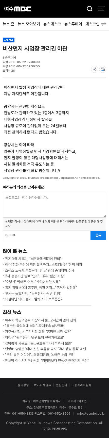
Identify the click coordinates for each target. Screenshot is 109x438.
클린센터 (61, 385)
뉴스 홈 (8, 24)
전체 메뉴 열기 (101, 8)
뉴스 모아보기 (29, 24)
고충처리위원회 (81, 385)
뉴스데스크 (52, 24)
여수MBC (17, 9)
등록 (98, 235)
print (102, 69)
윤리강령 (23, 385)
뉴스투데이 (73, 24)
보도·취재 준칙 (42, 385)
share (94, 69)
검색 (88, 9)
